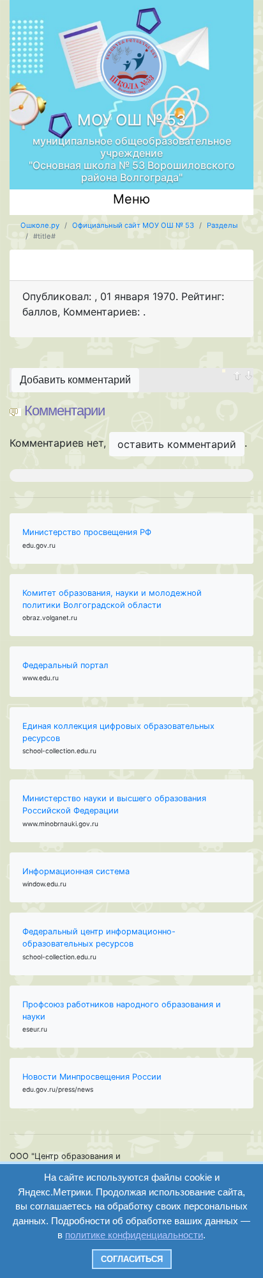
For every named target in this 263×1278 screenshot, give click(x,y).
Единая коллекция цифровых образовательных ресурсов (118, 732)
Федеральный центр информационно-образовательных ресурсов (99, 937)
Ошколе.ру (39, 225)
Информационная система (76, 871)
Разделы (222, 225)
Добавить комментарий (75, 379)
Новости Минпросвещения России (92, 1077)
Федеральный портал (65, 665)
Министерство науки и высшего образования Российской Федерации (114, 804)
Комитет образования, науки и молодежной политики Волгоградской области (112, 599)
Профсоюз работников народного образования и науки (121, 1010)
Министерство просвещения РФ (86, 532)
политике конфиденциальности (134, 1234)
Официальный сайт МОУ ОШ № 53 (133, 225)
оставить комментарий (176, 444)
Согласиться (132, 1259)
